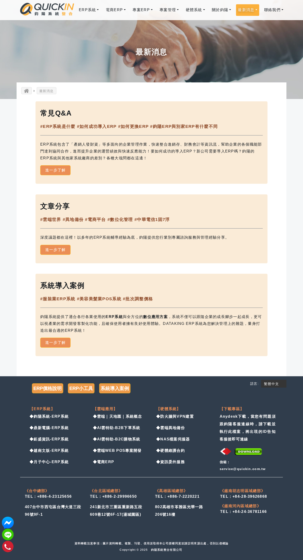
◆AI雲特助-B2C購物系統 (116, 439)
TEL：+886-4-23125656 (48, 496)
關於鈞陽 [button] (220, 10)
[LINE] (8, 534)
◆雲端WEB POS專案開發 (117, 450)
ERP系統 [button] (87, 10)
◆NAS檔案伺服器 (173, 439)
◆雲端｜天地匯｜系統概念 (117, 416)
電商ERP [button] (114, 10)
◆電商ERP (103, 462)
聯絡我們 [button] (272, 10)
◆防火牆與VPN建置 (175, 416)
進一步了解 (55, 170)
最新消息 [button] (246, 10)
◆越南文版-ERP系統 (49, 450)
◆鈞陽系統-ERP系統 (49, 416)
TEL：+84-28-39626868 (243, 496)
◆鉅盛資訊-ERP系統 (49, 439)
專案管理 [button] (168, 10)
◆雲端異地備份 (170, 428)
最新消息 (46, 91)
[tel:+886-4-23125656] (8, 546)
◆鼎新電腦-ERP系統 (49, 428)
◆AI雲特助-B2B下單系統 (116, 428)
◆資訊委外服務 (170, 462)
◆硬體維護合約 (170, 450)
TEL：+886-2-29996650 (113, 496)
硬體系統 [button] (194, 10)
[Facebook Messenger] (8, 522)
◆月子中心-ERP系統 (49, 462)
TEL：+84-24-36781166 (243, 512)
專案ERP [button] (141, 10)
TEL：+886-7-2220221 (177, 496)
